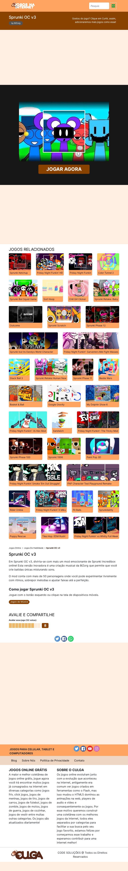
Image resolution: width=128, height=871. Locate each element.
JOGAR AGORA (64, 169)
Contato (79, 760)
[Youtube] (90, 749)
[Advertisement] (64, 57)
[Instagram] (97, 749)
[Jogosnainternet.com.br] (23, 5)
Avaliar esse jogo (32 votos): (23, 620)
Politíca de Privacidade (54, 760)
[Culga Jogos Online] (27, 854)
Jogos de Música (19, 601)
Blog (14, 760)
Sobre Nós (28, 760)
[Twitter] (57, 639)
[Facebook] (64, 639)
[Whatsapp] (71, 639)
